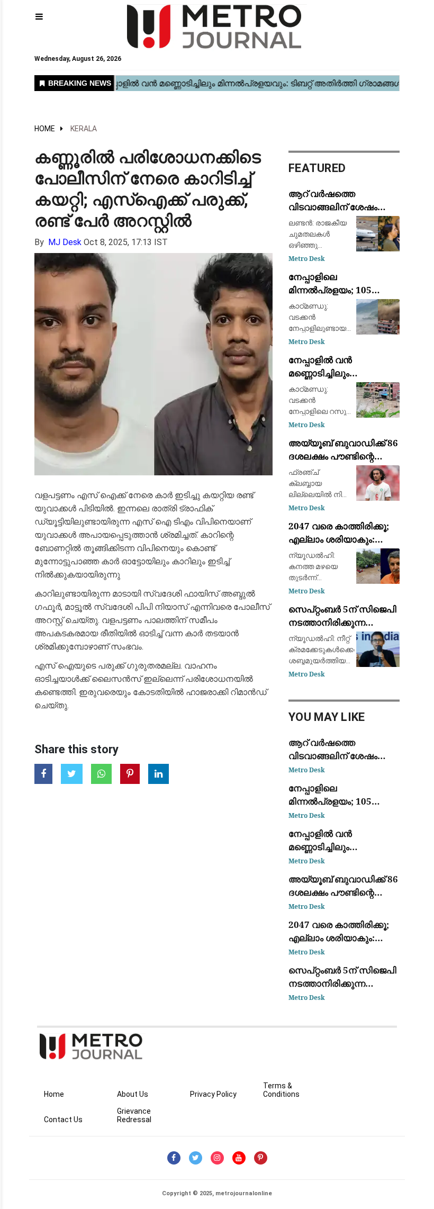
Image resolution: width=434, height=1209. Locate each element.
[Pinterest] (260, 1158)
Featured (317, 168)
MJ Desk (65, 242)
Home (44, 128)
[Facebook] (173, 1158)
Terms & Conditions (281, 1089)
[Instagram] (217, 1158)
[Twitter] (195, 1158)
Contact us (63, 1119)
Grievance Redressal (134, 1115)
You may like (326, 717)
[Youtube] (239, 1158)
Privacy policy (213, 1094)
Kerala (83, 128)
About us (132, 1094)
